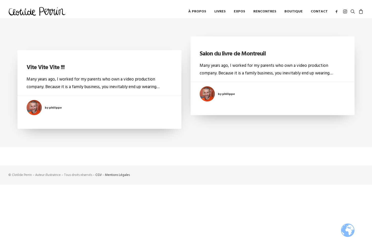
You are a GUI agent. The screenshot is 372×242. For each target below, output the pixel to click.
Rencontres (264, 11)
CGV (98, 175)
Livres (220, 11)
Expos (239, 11)
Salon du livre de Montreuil (233, 53)
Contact (319, 11)
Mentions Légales (117, 175)
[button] (337, 11)
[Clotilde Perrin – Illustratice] (37, 11)
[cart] (360, 11)
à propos (197, 11)
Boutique (293, 11)
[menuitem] (197, 11)
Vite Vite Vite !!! (45, 67)
